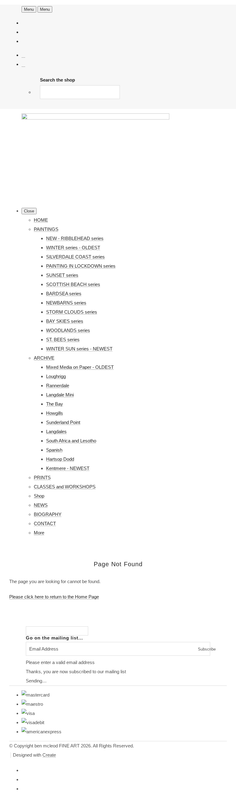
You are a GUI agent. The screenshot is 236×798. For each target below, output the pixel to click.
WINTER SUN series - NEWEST (79, 348)
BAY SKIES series (64, 321)
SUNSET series (62, 275)
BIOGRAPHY (47, 514)
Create (49, 755)
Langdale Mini (60, 394)
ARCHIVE (44, 358)
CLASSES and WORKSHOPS (65, 486)
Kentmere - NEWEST (67, 468)
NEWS (41, 505)
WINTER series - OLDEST (73, 247)
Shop (39, 495)
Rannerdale (57, 385)
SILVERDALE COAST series (75, 256)
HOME (41, 220)
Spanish (54, 449)
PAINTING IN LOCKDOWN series (81, 266)
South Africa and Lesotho (71, 440)
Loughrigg (56, 376)
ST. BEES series (63, 339)
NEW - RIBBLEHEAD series (75, 238)
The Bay (54, 404)
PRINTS (42, 477)
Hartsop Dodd (60, 459)
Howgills (54, 413)
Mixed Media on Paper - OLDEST (80, 367)
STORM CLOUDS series (71, 312)
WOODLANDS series (68, 330)
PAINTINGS (46, 229)
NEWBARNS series (66, 302)
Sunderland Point (63, 422)
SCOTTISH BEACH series (73, 284)
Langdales (56, 431)
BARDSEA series (63, 293)
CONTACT (45, 523)
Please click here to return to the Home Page (54, 596)
